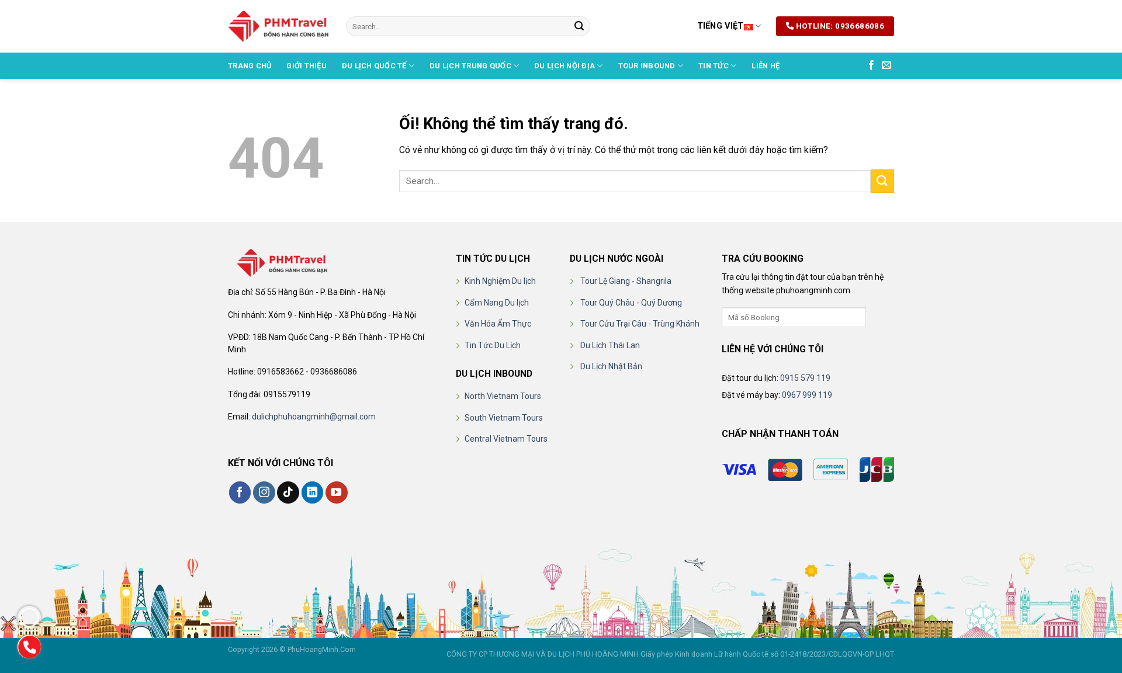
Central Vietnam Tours (506, 438)
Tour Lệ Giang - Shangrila (625, 281)
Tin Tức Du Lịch (493, 345)
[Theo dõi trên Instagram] (264, 492)
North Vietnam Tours (503, 396)
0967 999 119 (807, 395)
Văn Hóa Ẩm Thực (498, 323)
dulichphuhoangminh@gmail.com (314, 416)
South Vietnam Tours (504, 417)
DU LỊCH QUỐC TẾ (374, 65)
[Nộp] (579, 26)
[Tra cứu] (876, 317)
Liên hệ (766, 65)
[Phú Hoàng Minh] (278, 26)
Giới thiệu (306, 65)
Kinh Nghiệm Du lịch (500, 281)
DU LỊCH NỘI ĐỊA (564, 65)
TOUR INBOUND (647, 65)
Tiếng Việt (720, 26)
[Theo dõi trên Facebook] (871, 65)
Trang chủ (249, 65)
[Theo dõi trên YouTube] (336, 492)
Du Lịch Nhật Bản (611, 366)
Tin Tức (713, 65)
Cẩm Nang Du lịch (497, 302)
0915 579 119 (805, 378)
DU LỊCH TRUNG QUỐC (470, 65)
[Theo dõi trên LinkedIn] (313, 492)
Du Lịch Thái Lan (610, 345)
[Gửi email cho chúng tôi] (886, 65)
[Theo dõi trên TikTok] (288, 492)
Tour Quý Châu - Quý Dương (631, 302)
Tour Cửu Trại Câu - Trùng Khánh (639, 323)
